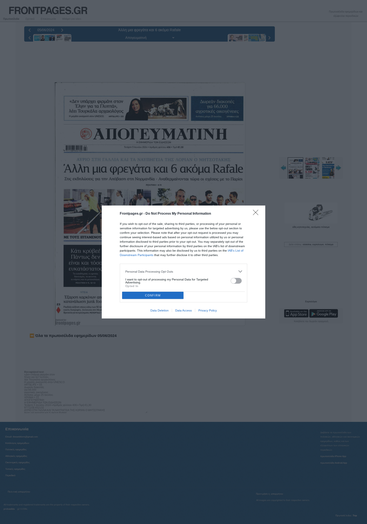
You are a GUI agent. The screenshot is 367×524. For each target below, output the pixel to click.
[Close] (257, 214)
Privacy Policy (207, 310)
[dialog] (183, 262)
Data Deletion (159, 310)
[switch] (236, 281)
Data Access (183, 310)
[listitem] (183, 271)
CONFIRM (153, 295)
